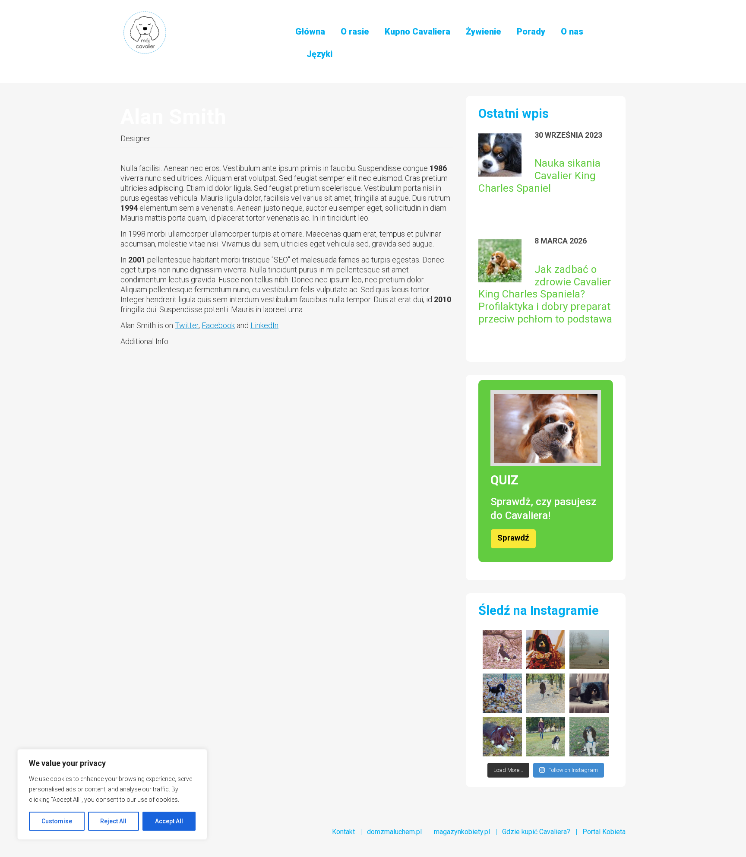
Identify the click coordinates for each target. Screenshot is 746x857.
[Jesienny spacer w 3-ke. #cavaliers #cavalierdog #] (546, 736)
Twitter (187, 325)
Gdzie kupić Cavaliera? (536, 832)
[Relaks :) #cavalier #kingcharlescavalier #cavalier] (589, 693)
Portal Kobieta (604, 832)
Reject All (113, 821)
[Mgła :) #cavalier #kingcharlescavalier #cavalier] (589, 649)
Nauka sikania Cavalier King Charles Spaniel (539, 175)
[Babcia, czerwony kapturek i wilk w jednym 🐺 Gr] (546, 649)
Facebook (218, 325)
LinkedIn (264, 325)
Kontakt (343, 832)
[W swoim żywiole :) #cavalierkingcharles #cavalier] (502, 736)
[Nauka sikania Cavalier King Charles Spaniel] (500, 155)
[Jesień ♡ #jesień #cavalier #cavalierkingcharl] (502, 693)
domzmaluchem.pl (394, 832)
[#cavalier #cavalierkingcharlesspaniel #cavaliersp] (502, 649)
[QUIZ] (545, 428)
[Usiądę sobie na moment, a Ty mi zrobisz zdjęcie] (589, 736)
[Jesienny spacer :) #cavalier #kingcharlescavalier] (546, 693)
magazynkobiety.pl (462, 832)
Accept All (169, 821)
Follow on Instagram (573, 770)
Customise (56, 821)
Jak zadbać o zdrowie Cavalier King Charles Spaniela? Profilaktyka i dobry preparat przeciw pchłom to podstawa (545, 294)
